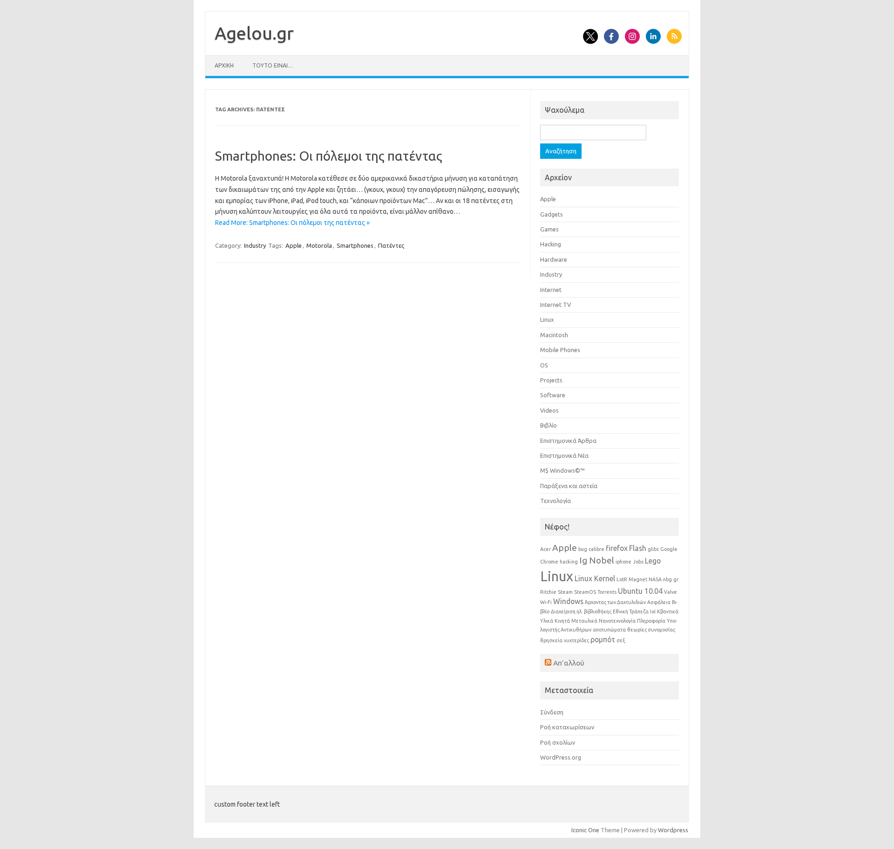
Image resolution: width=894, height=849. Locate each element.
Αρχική (224, 65)
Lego (653, 561)
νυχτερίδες (576, 640)
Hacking (550, 244)
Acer (545, 549)
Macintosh (554, 335)
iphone (623, 561)
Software (552, 395)
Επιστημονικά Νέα (564, 455)
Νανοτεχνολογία (617, 621)
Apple (293, 245)
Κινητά (562, 621)
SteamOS (585, 592)
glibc (653, 549)
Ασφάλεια (658, 602)
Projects (551, 380)
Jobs (638, 561)
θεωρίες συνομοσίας (651, 629)
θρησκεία (551, 640)
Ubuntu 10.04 (640, 591)
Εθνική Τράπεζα (631, 611)
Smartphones (355, 245)
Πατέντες (391, 245)
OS (544, 365)
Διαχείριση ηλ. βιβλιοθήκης (581, 611)
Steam (565, 592)
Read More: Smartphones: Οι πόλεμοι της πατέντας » (292, 222)
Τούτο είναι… (272, 65)
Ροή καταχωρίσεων (567, 727)
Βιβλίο (548, 425)
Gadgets (551, 214)
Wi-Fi (546, 602)
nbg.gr (670, 579)
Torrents (606, 592)
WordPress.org (560, 757)
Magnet (638, 579)
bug (582, 549)
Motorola (319, 245)
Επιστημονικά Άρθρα (568, 440)
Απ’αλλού (568, 663)
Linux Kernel (595, 578)
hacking (569, 561)
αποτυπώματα (609, 629)
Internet (551, 289)
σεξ (620, 640)
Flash (637, 548)
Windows (568, 601)
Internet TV (555, 304)
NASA (655, 579)
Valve (670, 592)
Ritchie (548, 592)
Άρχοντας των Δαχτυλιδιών (615, 602)
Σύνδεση (551, 712)
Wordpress (673, 830)
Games (549, 229)
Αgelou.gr (254, 33)
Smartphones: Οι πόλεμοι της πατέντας (328, 156)
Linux (547, 319)
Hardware (553, 259)
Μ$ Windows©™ (562, 470)
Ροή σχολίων (557, 742)
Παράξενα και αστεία (568, 485)
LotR (621, 579)
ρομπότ (602, 639)
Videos (549, 410)
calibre (596, 549)
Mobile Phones (560, 349)
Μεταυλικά (584, 621)
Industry (255, 245)
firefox (617, 548)
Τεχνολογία (555, 500)
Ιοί (653, 611)
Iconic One (585, 830)
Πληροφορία (651, 621)
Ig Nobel (596, 560)
